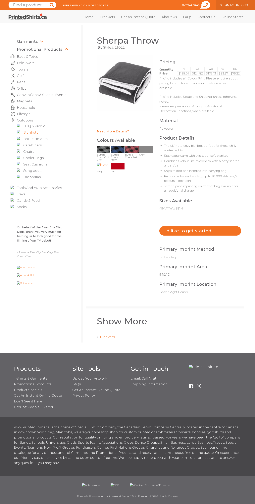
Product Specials (28, 390)
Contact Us (206, 17)
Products (107, 17)
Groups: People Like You (34, 407)
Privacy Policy (83, 395)
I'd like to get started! (188, 231)
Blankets (107, 337)
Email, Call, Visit (143, 378)
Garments (27, 41)
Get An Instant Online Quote (38, 395)
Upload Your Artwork (89, 378)
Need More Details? (113, 131)
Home (88, 17)
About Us (169, 17)
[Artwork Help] (26, 275)
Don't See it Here (28, 401)
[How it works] (26, 267)
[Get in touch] (25, 282)
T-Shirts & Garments (30, 378)
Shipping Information (149, 384)
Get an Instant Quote (138, 17)
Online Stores (232, 17)
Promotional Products (40, 49)
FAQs (187, 17)
